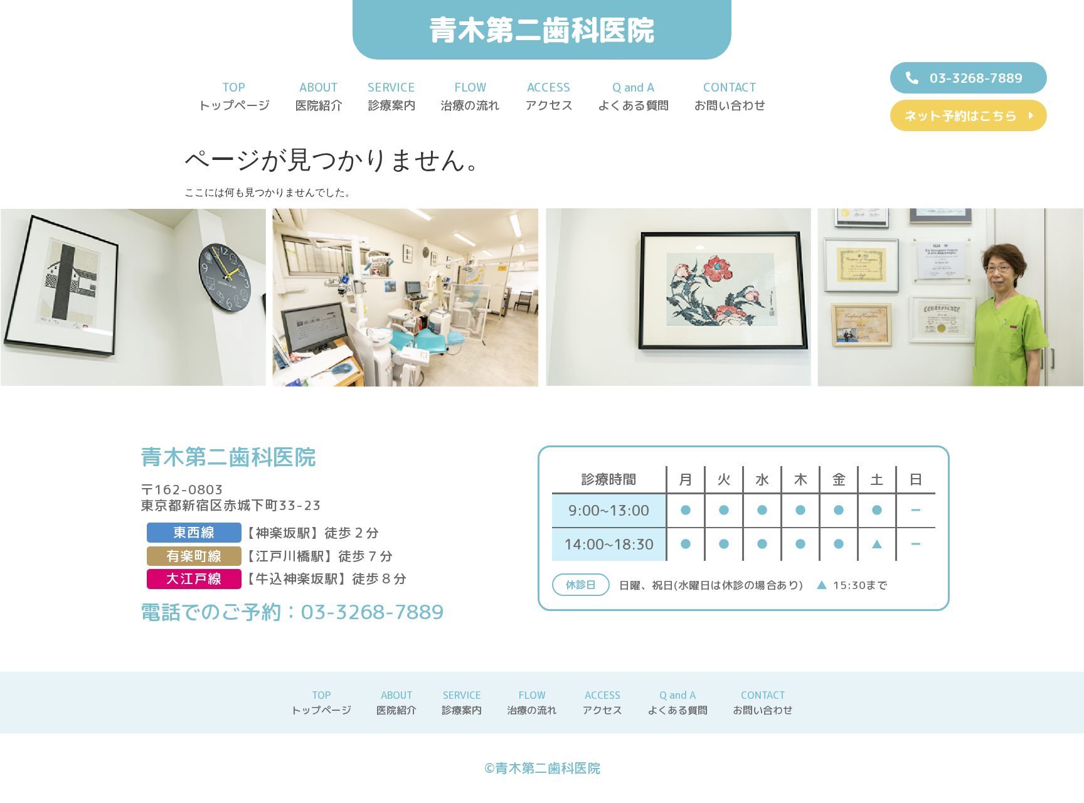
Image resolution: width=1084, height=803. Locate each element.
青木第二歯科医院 (542, 29)
